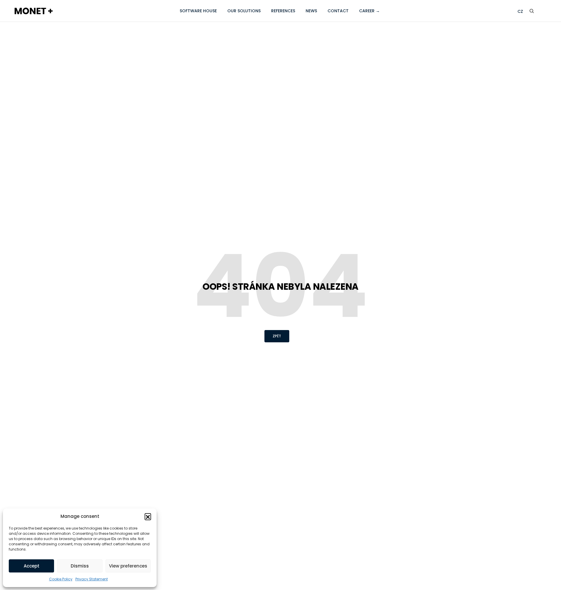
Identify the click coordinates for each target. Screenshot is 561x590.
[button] (148, 516)
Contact (338, 11)
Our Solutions (244, 11)
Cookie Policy (60, 579)
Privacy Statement (91, 579)
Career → (369, 11)
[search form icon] (536, 11)
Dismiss (80, 566)
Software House (198, 11)
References (283, 11)
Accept (31, 566)
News (311, 11)
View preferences (128, 566)
